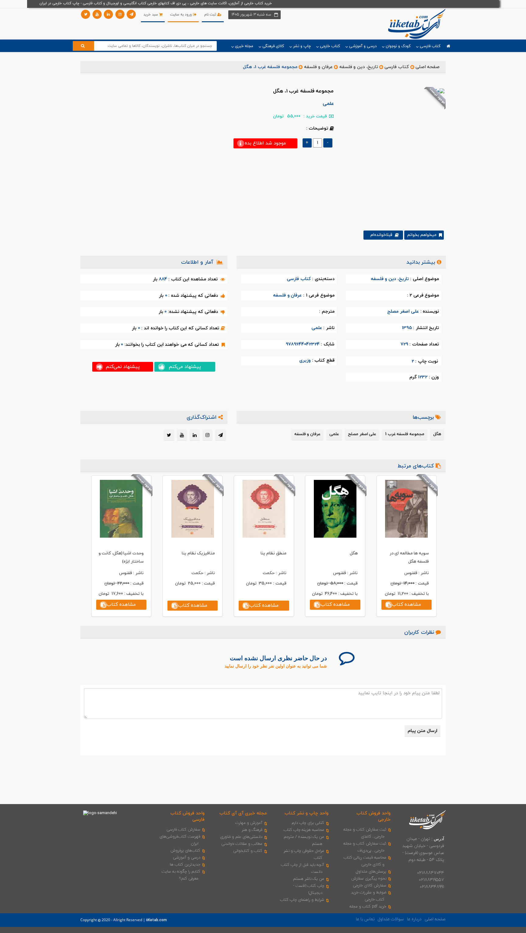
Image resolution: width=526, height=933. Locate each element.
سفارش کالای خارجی (369, 885)
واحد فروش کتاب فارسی (187, 816)
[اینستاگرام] (119, 14)
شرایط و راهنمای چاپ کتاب (302, 900)
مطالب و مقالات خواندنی (241, 844)
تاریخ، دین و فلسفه (358, 67)
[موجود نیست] (400, 153)
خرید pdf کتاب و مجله (367, 906)
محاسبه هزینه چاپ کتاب (304, 830)
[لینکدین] (108, 14)
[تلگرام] (131, 14)
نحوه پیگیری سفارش (368, 878)
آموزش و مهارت (248, 823)
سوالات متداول (391, 919)
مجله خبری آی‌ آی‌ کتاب (243, 813)
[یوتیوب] (97, 14)
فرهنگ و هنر (252, 830)
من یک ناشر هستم (308, 879)
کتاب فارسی (396, 67)
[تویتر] (85, 14)
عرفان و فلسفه (318, 67)
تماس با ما (365, 919)
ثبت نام (210, 14)
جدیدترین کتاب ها (185, 864)
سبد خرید (151, 14)
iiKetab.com (156, 920)
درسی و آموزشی (186, 857)
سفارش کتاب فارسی (183, 829)
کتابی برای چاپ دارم (308, 823)
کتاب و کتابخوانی (247, 851)
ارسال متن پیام (422, 731)
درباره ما (414, 919)
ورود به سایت (181, 14)
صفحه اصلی (428, 67)
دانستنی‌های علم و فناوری (241, 837)
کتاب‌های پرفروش (185, 850)
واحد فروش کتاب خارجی (373, 816)
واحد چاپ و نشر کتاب (306, 813)
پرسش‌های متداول (371, 871)
